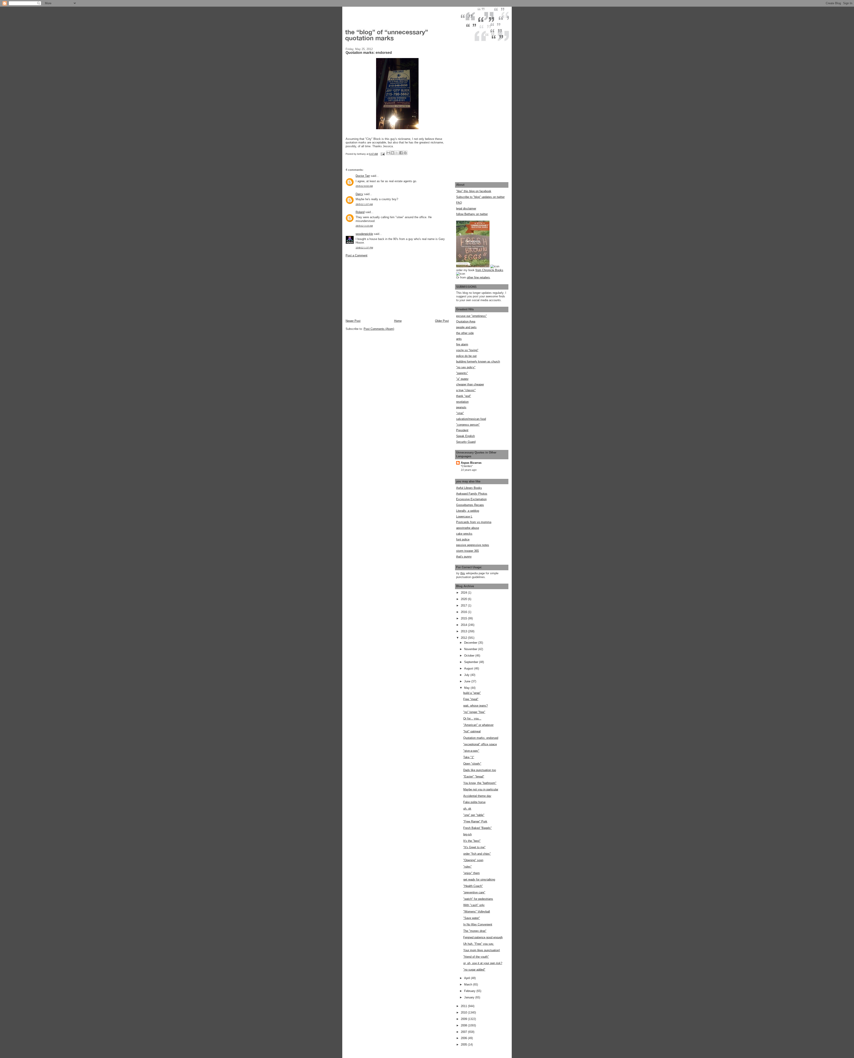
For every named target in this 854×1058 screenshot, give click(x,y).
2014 (464, 625)
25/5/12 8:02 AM (364, 186)
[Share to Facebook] (401, 153)
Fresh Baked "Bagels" (477, 828)
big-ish (467, 834)
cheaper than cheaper (470, 384)
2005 (464, 1044)
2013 (464, 631)
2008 (464, 1025)
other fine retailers (478, 277)
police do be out (466, 356)
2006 (464, 1038)
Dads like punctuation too (479, 770)
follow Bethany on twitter (472, 214)
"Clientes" (467, 466)
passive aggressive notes (472, 545)
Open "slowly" (472, 763)
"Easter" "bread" (473, 776)
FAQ (459, 202)
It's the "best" (472, 840)
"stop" (460, 413)
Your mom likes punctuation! (481, 950)
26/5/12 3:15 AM (364, 226)
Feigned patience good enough (483, 937)
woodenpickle (364, 234)
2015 (464, 618)
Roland (360, 212)
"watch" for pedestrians (478, 899)
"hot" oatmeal (472, 731)
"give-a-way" (471, 750)
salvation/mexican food (471, 419)
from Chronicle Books (489, 270)
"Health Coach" (473, 886)
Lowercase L (464, 516)
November (471, 649)
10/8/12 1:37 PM (364, 247)
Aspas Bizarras (471, 462)
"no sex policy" (465, 367)
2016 (464, 612)
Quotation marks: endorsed (480, 738)
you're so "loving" (467, 350)
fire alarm (462, 344)
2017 (464, 605)
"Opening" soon (473, 860)
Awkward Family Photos (471, 493)
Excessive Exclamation (471, 499)
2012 (464, 637)
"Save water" (471, 918)
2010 (464, 1012)
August (469, 668)
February (470, 991)
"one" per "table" (473, 815)
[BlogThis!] (392, 153)
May (467, 687)
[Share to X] (397, 153)
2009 (464, 1019)
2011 (464, 1006)
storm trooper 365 (467, 550)
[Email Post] (382, 154)
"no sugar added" (474, 969)
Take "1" (468, 757)
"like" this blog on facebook (473, 191)
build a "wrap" (472, 693)
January (469, 997)
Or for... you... (472, 718)
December (471, 642)
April (467, 978)
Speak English (465, 436)
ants (459, 339)
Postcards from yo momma (473, 522)
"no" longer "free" (474, 712)
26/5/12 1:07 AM (364, 204)
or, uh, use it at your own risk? (482, 963)
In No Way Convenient (477, 924)
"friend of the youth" (476, 956)
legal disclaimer (466, 208)
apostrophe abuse (467, 528)
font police (462, 539)
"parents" (462, 373)
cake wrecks (464, 533)
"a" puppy (462, 379)
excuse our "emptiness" (471, 316)
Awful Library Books (469, 488)
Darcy (359, 194)
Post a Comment (356, 255)
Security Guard (465, 441)
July (467, 675)
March (468, 984)
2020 (464, 599)
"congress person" (468, 424)
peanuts (461, 407)
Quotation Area (465, 321)
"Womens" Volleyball (476, 911)
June (467, 681)
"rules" (467, 866)
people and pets (466, 327)
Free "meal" (470, 699)
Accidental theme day (477, 796)
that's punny (464, 556)
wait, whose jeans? (475, 705)
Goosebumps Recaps (470, 505)
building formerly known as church (478, 361)
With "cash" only (474, 905)
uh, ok (467, 808)
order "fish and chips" (477, 853)
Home (398, 320)
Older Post (442, 320)
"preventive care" (474, 892)
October (469, 655)
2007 (464, 1032)
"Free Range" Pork (475, 821)
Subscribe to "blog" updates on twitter (480, 197)
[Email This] (388, 153)
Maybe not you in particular (480, 789)
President (462, 430)
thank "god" (463, 396)
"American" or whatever (478, 725)
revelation (462, 401)
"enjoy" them (471, 873)
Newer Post (353, 320)
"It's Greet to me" (474, 847)
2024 (464, 592)
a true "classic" (466, 390)
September (471, 662)
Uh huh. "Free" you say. (478, 943)
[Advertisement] (379, 288)
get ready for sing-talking (479, 879)
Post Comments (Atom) (379, 328)
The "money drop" (474, 931)
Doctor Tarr (363, 175)
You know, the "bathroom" (479, 783)
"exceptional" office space (480, 744)
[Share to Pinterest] (405, 153)
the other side (465, 333)
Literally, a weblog (467, 510)
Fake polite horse (474, 802)
